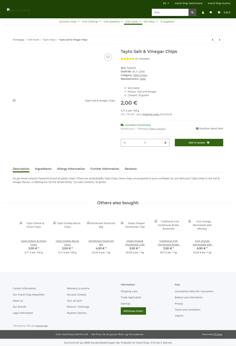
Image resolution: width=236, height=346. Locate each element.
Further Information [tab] (105, 168)
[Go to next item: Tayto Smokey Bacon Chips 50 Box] (219, 39)
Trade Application (131, 297)
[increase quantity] (165, 142)
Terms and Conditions (187, 309)
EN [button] (164, 3)
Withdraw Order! (133, 311)
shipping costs (151, 114)
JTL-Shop (218, 334)
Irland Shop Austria (219, 3)
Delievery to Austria (78, 288)
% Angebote (167, 21)
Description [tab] (21, 168)
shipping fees (42, 325)
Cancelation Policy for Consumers (194, 291)
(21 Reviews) (142, 58)
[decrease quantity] (125, 142)
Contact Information (24, 288)
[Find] (192, 12)
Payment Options (77, 313)
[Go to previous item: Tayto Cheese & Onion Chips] (212, 39)
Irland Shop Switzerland (188, 3)
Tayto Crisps (140, 75)
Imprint (179, 315)
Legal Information (23, 313)
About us (18, 300)
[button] (203, 12)
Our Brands (19, 306)
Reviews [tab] (131, 168)
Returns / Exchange (78, 306)
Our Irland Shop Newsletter (29, 294)
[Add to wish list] (108, 57)
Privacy (179, 303)
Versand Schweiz (76, 294)
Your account (74, 300)
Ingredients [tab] (43, 168)
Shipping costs (129, 291)
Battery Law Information (189, 297)
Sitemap (125, 303)
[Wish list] (211, 12)
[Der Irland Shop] (18, 10)
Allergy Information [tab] (71, 168)
